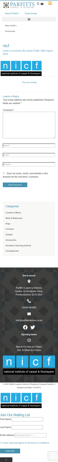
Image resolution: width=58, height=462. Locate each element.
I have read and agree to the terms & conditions (25, 443)
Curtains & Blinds (13, 213)
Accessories (11, 240)
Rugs (8, 224)
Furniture (10, 229)
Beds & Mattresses (14, 218)
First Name (5, 419)
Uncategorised (12, 251)
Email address (7, 435)
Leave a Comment (12, 51)
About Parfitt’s (12, 13)
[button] (29, 19)
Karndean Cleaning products (18, 245)
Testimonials (30, 13)
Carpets (9, 234)
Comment (8, 110)
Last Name (5, 427)
